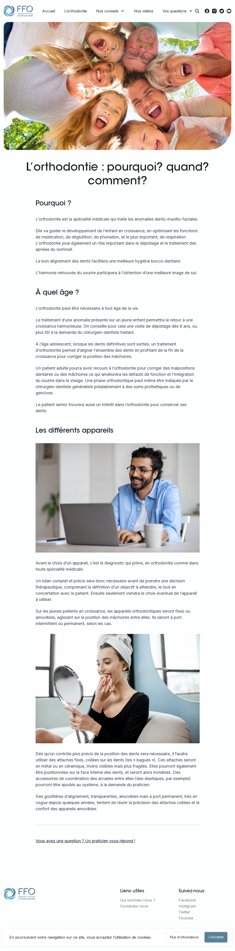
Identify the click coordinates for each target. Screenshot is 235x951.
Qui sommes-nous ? (137, 900)
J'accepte (216, 937)
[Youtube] (229, 11)
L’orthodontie (75, 11)
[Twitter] (221, 11)
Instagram (187, 906)
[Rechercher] (197, 11)
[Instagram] (214, 11)
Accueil (48, 11)
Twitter (184, 912)
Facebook (187, 900)
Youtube (186, 918)
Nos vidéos (143, 11)
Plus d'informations (184, 937)
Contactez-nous (134, 906)
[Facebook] (207, 11)
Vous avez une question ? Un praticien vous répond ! (85, 840)
